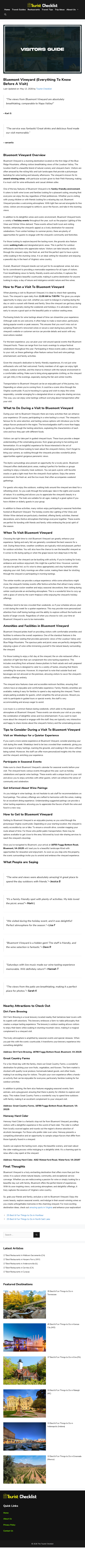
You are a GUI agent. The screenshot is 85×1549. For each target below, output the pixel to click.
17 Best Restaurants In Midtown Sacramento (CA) (24, 1255)
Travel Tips (47, 9)
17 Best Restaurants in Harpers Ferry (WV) (21, 1259)
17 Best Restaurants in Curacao (16, 1272)
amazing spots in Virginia (40, 1207)
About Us (71, 9)
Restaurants (34, 9)
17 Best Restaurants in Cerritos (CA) (18, 1267)
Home (7, 9)
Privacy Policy (9, 1525)
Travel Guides (19, 9)
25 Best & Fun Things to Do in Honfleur (25, 1215)
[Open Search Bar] (5, 14)
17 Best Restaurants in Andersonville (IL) (20, 1263)
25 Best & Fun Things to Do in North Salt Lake (28, 1219)
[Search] (36, 1235)
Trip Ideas (60, 9)
